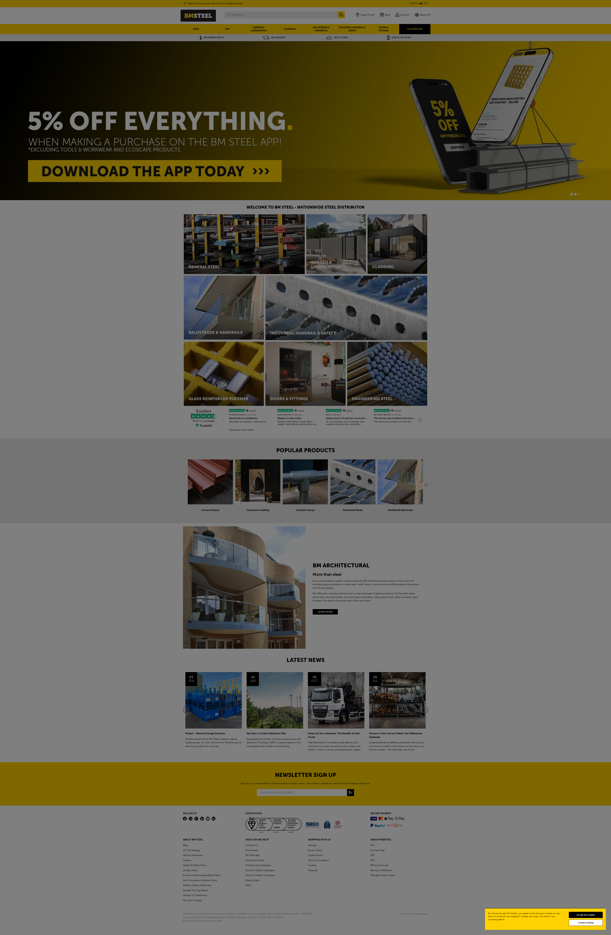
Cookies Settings (586, 922)
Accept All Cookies (586, 915)
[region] (545, 919)
